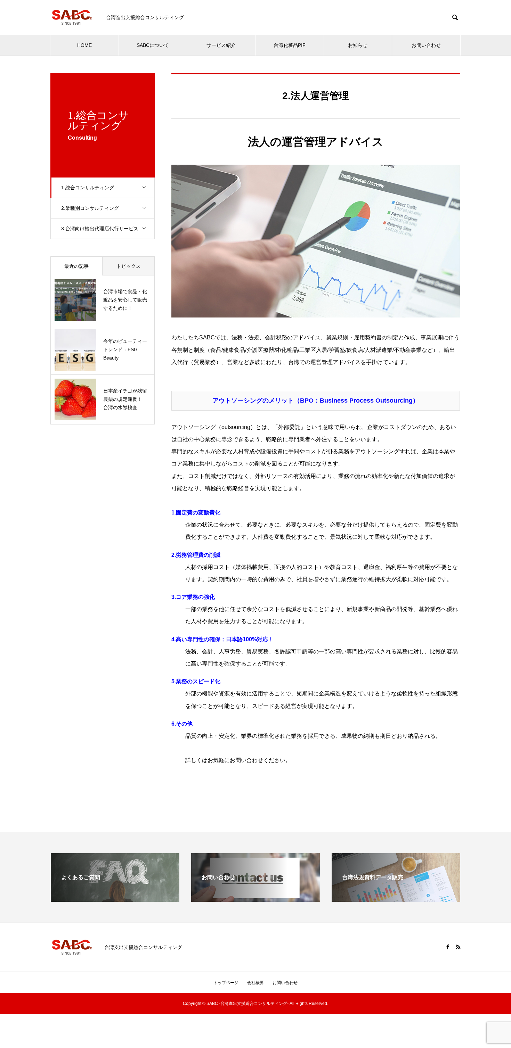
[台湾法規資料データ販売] (396, 899)
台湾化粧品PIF (290, 45)
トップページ (225, 982)
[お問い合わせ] (255, 899)
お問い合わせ (426, 45)
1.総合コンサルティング (87, 187)
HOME (84, 45)
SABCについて (153, 45)
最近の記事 (76, 266)
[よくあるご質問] (115, 899)
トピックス (128, 266)
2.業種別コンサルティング (90, 208)
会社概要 (255, 982)
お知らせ (357, 45)
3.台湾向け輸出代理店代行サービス (99, 228)
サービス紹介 (221, 45)
